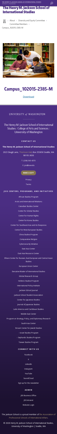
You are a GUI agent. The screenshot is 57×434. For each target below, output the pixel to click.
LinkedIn (28, 364)
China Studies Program (28, 234)
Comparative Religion (28, 239)
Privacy (28, 179)
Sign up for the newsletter (28, 383)
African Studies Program (28, 197)
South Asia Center (28, 323)
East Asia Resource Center (28, 253)
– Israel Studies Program (28, 333)
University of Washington (28, 114)
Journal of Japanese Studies (28, 304)
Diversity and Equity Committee (31, 20)
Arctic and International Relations (28, 201)
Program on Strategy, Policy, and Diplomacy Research (28, 318)
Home (4, 21)
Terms (28, 184)
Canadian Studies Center (29, 206)
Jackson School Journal (28, 290)
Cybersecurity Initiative (28, 244)
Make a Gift (28, 173)
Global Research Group (28, 276)
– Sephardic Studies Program (28, 337)
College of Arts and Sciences (33, 128)
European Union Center (28, 266)
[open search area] (51, 3)
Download (28, 96)
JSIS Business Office (28, 395)
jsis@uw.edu (29, 165)
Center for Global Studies (28, 211)
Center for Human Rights (29, 216)
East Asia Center (28, 249)
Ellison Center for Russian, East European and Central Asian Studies (28, 260)
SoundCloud (29, 378)
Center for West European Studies (28, 230)
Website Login (28, 405)
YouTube (28, 373)
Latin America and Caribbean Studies (28, 309)
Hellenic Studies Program (28, 281)
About (12, 20)
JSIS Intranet (28, 400)
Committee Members (18, 24)
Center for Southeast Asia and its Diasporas (28, 225)
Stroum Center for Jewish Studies (28, 328)
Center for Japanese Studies (28, 300)
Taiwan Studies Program (28, 342)
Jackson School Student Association (28, 295)
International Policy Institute (28, 285)
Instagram (28, 369)
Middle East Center (28, 314)
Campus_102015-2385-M (12, 27)
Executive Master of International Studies (28, 271)
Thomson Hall (25, 152)
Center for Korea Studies (29, 220)
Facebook (28, 355)
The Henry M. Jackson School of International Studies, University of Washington (23, 2)
